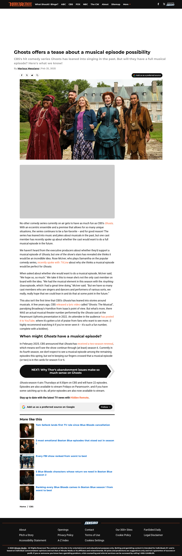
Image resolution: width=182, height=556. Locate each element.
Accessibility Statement (32, 540)
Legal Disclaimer (153, 535)
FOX (78, 4)
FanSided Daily (152, 529)
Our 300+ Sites (124, 529)
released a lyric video (68, 304)
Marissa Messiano (28, 68)
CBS (71, 4)
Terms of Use (92, 535)
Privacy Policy (65, 535)
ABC (63, 4)
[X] (164, 4)
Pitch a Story (26, 535)
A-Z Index (63, 540)
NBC (85, 4)
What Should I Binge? (46, 4)
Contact (89, 529)
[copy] (37, 75)
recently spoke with (53, 262)
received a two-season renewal (95, 343)
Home (23, 506)
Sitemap (115, 4)
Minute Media (20, 548)
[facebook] (158, 4)
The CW (95, 4)
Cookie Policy (123, 535)
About (105, 4)
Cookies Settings (94, 540)
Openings (63, 529)
